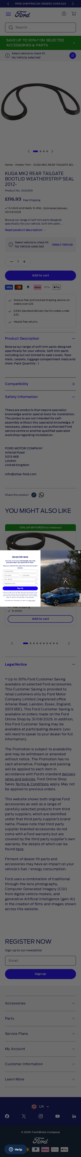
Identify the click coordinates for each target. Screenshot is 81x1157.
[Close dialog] (79, 552)
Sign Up (20, 588)
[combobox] (19, 579)
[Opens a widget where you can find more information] (15, 1150)
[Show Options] (36, 579)
